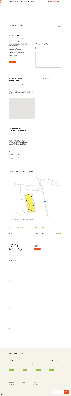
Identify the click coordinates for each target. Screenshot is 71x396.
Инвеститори (33, 1)
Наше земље (11, 1)
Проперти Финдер (24, 380)
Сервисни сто (11, 382)
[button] (2, 394)
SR (58, 1)
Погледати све (58, 261)
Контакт (10, 380)
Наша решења (35, 382)
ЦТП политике (11, 384)
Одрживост (23, 382)
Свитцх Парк (58, 26)
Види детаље (58, 233)
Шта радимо (17, 1)
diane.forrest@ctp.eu (36, 245)
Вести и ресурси (27, 1)
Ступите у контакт (66, 392)
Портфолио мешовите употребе (38, 380)
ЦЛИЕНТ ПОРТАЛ (11, 389)
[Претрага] (61, 1)
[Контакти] (49, 1)
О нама (21, 1)
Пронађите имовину (54, 1)
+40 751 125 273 (36, 246)
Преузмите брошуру (13, 61)
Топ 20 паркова (35, 384)
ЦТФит (43, 233)
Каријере (10, 386)
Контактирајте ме (37, 249)
